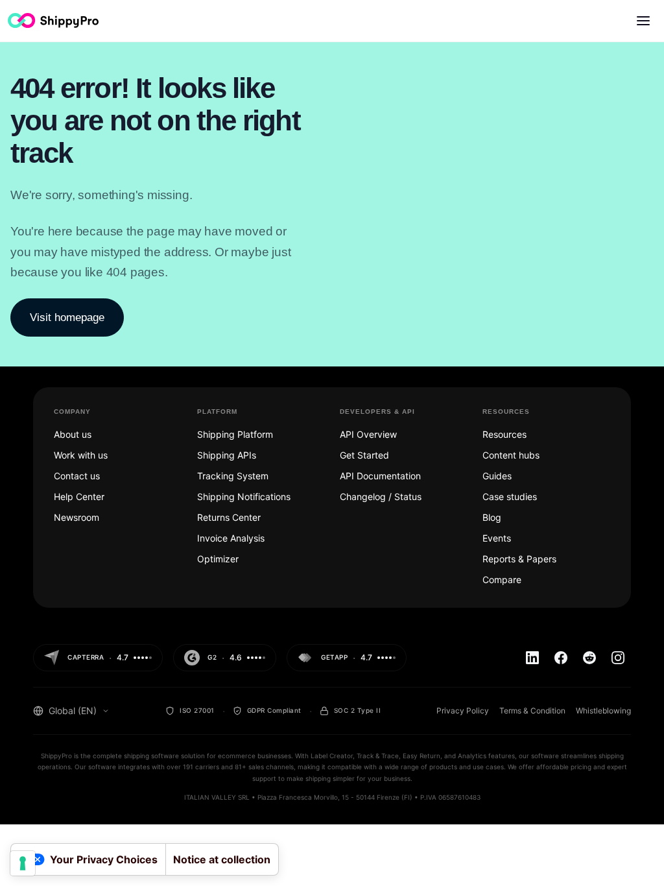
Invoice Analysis (231, 538)
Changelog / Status (380, 496)
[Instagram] (618, 658)
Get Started (364, 455)
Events (496, 538)
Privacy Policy (462, 710)
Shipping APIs (226, 455)
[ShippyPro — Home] (53, 20)
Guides (497, 475)
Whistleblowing (603, 710)
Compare (501, 579)
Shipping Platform (235, 434)
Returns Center (229, 517)
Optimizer (218, 558)
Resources (504, 434)
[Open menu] (643, 21)
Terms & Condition (532, 710)
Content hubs (511, 455)
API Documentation (380, 475)
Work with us (81, 455)
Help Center (79, 496)
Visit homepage (67, 317)
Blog (491, 517)
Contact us (77, 475)
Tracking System (232, 475)
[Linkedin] (532, 658)
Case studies (509, 496)
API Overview (368, 434)
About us (72, 434)
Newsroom (76, 517)
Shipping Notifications (243, 496)
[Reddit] (589, 658)
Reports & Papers (519, 558)
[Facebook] (561, 658)
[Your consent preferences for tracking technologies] (22, 863)
